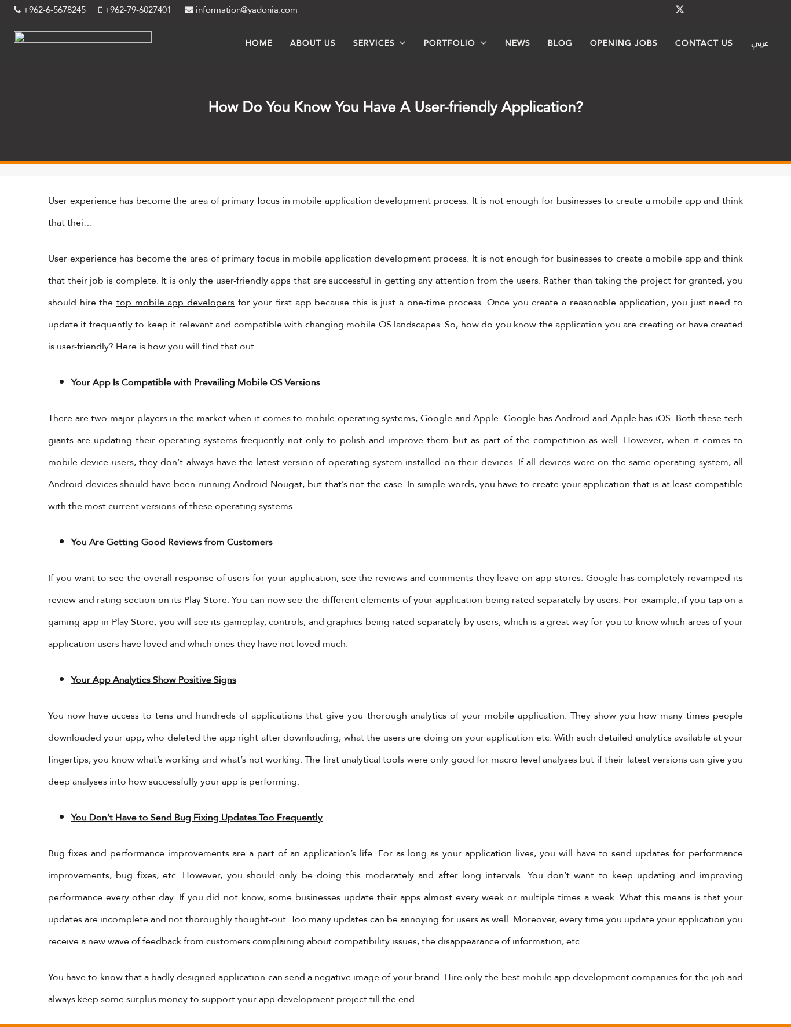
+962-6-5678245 (53, 10)
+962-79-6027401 (136, 10)
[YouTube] (763, 10)
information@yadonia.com (245, 10)
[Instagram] (735, 10)
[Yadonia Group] (83, 39)
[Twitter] (680, 10)
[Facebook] (652, 10)
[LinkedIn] (707, 10)
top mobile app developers (175, 302)
